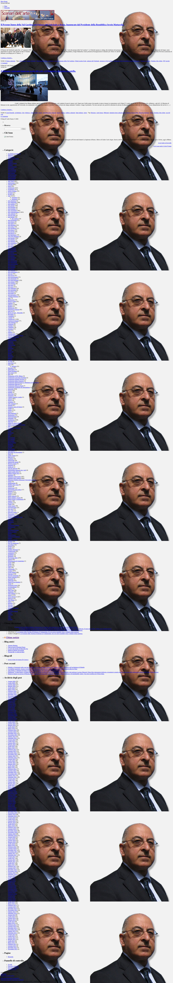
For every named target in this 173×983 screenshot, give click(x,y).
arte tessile (11, 293)
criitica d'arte (34, 112)
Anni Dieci (11, 168)
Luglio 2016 (11, 878)
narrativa (10, 502)
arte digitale (11, 217)
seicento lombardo (13, 575)
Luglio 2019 (11, 819)
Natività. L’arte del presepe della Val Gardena (61, 61)
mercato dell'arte (12, 468)
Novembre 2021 (12, 774)
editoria (10, 358)
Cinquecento (11, 334)
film (9, 374)
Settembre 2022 (12, 757)
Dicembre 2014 (12, 908)
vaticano (10, 614)
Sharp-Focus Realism (14, 582)
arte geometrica (12, 243)
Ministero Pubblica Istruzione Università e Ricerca (22, 480)
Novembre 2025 (12, 696)
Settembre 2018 (12, 835)
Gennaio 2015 (12, 907)
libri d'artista (11, 437)
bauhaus (10, 303)
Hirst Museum (12, 413)
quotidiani (11, 554)
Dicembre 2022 (12, 753)
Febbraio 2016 (12, 886)
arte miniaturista (12, 261)
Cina (9, 330)
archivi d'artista (12, 191)
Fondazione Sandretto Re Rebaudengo (19, 387)
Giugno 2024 (11, 723)
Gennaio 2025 (12, 712)
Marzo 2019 (11, 826)
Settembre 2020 (12, 796)
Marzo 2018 (11, 845)
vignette (10, 619)
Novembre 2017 (12, 852)
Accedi (10, 964)
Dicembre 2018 (12, 830)
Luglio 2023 (11, 741)
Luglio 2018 (11, 839)
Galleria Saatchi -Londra (15, 397)
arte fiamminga (12, 235)
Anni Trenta (11, 179)
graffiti (10, 408)
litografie (10, 444)
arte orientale (11, 270)
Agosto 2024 (11, 720)
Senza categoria (10, 61)
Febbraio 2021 (12, 788)
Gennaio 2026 (12, 693)
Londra (10, 447)
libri (9, 436)
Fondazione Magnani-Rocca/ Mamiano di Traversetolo (23, 382)
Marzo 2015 (11, 903)
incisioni (14, 366)
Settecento (11, 580)
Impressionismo (12, 416)
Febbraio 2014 (12, 925)
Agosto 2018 (11, 837)
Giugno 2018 (11, 840)
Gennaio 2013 (12, 946)
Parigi (9, 523)
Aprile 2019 (11, 824)
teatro (9, 601)
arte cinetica (15, 218)
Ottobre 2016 (11, 873)
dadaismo (10, 348)
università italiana (13, 611)
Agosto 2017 (11, 856)
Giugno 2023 (11, 743)
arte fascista (11, 231)
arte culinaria (11, 214)
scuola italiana (12, 572)
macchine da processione (15, 452)
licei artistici (11, 439)
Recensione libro (12, 558)
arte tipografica (12, 295)
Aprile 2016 (11, 882)
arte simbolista (12, 288)
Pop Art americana (13, 543)
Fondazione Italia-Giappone (16, 381)
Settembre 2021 (12, 777)
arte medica (11, 256)
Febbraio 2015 (12, 905)
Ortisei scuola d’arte (80, 61)
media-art (10, 467)
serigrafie (10, 579)
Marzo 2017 (11, 865)
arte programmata (13, 277)
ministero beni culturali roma (117, 112)
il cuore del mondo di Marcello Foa (18, 649)
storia (85, 112)
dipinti (10, 353)
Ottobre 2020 (11, 795)
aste (9, 298)
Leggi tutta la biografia (164, 143)
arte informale (12, 248)
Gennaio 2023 (12, 751)
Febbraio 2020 (12, 808)
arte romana (11, 282)
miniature (10, 475)
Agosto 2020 (11, 798)
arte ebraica (11, 222)
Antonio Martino (12, 645)
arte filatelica (11, 240)
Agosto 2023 (11, 740)
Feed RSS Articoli (6, 980)
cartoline (10, 326)
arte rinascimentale (13, 280)
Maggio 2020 (12, 803)
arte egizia (11, 223)
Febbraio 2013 (12, 944)
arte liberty (11, 253)
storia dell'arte (12, 597)
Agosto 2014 (11, 915)
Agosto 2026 (11, 681)
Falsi (9, 364)
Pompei (10, 541)
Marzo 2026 (11, 689)
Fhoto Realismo (12, 371)
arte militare (11, 259)
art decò (10, 194)
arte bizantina (11, 207)
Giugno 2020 (11, 801)
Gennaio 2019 (12, 829)
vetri (9, 616)
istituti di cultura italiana (14, 423)
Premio (10, 546)
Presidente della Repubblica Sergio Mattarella (127, 61)
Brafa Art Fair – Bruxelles (15, 313)
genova (10, 400)
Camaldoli (11, 316)
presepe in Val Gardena (106, 61)
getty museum (12, 403)
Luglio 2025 (11, 702)
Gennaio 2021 (12, 790)
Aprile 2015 (11, 902)
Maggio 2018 (12, 842)
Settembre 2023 (12, 738)
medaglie (10, 465)
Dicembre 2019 (12, 811)
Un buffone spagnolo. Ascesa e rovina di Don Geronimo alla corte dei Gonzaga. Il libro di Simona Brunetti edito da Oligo (42, 669)
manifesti (10, 459)
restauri (10, 559)
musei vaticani (12, 496)
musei (58, 112)
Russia (10, 566)
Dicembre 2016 (12, 869)
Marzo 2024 (11, 728)
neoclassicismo (12, 507)
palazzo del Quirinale (93, 61)
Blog (5, 6)
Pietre (9, 528)
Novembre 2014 (12, 910)
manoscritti (11, 460)
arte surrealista (12, 290)
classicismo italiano (13, 337)
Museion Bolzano (144, 112)
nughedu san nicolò (13, 515)
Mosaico (10, 491)
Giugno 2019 (11, 821)
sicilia (9, 584)
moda (9, 481)
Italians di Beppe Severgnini (16, 650)
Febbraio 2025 (12, 710)
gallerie (10, 399)
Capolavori (11, 319)
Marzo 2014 (11, 923)
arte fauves (11, 233)
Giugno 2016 (11, 879)
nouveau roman (12, 512)
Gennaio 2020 (12, 809)
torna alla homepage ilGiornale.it (10, 978)
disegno (10, 355)
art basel (10, 192)
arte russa (10, 285)
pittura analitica (12, 532)
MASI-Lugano (12, 463)
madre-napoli (11, 455)
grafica (10, 410)
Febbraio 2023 (12, 749)
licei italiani (11, 441)
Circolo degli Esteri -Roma (15, 335)
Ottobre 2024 (11, 717)
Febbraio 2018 (12, 847)
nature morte (11, 506)
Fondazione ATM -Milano (15, 376)
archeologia (11, 188)
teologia (10, 603)
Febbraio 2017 (12, 866)
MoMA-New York (13, 485)
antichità (10, 184)
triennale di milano (13, 608)
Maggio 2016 (12, 881)
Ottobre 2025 (11, 697)
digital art (10, 351)
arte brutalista (11, 209)
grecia (9, 412)
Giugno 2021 (11, 782)
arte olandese (11, 267)
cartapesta (11, 324)
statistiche (10, 592)
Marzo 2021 (11, 787)
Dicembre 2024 (12, 714)
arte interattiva (12, 249)
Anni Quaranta (12, 175)
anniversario (11, 183)
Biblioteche (11, 308)
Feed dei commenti (13, 967)
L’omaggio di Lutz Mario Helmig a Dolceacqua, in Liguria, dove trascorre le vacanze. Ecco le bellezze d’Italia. (46, 627)
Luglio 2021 (11, 780)
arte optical (11, 269)
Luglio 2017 (11, 858)
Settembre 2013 (12, 933)
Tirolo (151, 112)
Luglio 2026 (11, 683)
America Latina (12, 163)
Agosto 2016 (11, 876)
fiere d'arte (11, 373)
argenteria (14, 197)
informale (10, 418)
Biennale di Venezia (13, 309)
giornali (10, 405)
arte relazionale (12, 278)
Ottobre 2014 (11, 912)
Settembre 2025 (12, 699)
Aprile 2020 (11, 804)
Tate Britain (11, 600)
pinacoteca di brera (13, 530)
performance (11, 527)
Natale (10, 504)
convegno (11, 343)
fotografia (10, 389)
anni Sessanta (12, 176)
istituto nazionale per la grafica (16, 425)
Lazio (9, 431)
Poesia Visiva (12, 535)
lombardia (11, 446)
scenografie (11, 569)
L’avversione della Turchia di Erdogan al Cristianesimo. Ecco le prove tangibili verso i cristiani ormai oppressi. (51, 630)
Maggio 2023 (12, 744)
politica (63, 112)
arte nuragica (11, 265)
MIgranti (106, 112)
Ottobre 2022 (11, 756)
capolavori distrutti (13, 321)
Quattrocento (11, 551)
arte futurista (11, 241)
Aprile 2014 (11, 921)
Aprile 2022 (11, 766)
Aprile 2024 (11, 727)
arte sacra (10, 287)
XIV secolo (166, 61)
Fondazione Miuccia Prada (15, 386)
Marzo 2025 (11, 709)
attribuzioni (11, 300)
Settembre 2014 (12, 913)
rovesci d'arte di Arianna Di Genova (18, 659)
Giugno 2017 (11, 860)
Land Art (10, 429)
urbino (10, 613)
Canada (10, 317)
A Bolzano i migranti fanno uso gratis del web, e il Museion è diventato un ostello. (38, 71)
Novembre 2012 (12, 949)
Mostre (10, 493)
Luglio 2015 (11, 897)
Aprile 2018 (11, 843)
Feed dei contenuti (13, 966)
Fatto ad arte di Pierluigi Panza (16, 647)
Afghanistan (11, 157)
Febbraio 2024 (12, 730)
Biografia (7, 8)
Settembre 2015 (12, 894)
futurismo (10, 395)
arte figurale (11, 238)
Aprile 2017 (11, 863)
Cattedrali (10, 327)
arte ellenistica (12, 225)
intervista (10, 421)
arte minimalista (12, 262)
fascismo (10, 368)
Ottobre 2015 (11, 892)
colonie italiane (12, 340)
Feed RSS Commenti (17, 980)
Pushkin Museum (13, 549)
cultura (40, 112)
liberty (10, 434)
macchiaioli (11, 450)
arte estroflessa (12, 228)
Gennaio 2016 (12, 887)
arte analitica (11, 204)
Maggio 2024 (12, 725)
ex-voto (10, 361)
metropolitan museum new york (17, 470)
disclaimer (3, 974)
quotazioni (11, 553)
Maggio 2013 (12, 939)
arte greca (10, 246)
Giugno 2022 (11, 762)
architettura (18, 112)
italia (9, 426)
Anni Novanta (12, 171)
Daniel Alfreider (31, 61)
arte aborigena (12, 201)
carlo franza (22, 61)
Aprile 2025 (11, 707)
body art (10, 311)
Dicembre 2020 (12, 792)
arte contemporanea (13, 212)
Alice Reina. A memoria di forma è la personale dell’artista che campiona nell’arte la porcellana (35, 670)
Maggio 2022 (12, 764)
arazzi (9, 186)
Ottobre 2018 (11, 834)
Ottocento (11, 520)
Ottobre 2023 (11, 736)
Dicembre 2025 (12, 694)
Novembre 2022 (12, 754)
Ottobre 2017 (11, 853)
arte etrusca (11, 230)
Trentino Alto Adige (156, 61)
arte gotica (11, 244)
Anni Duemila (10, 112)
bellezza (27, 112)
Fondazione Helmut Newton (16, 379)
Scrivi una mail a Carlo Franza (162, 146)
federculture (11, 369)
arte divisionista (12, 220)
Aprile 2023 (11, 746)
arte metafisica (12, 257)
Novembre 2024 (12, 715)
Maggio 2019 (12, 822)
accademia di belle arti (14, 154)
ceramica (10, 329)
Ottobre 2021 (11, 775)
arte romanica (12, 283)
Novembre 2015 (12, 890)
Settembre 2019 (12, 816)
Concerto (10, 342)
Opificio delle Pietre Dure (15, 517)
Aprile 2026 (11, 688)
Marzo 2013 (11, 942)
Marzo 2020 (11, 806)
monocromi (11, 488)
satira (9, 567)
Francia (10, 390)
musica (10, 501)
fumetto (10, 392)
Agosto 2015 (11, 895)
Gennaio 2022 (12, 770)
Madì (9, 454)
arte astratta (11, 205)
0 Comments (4, 116)
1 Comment (4, 63)
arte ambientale (12, 202)
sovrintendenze (12, 587)
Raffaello (10, 556)
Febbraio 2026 (12, 691)
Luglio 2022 (11, 761)
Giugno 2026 (11, 684)
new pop (10, 509)
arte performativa (13, 272)
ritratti (9, 562)
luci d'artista (11, 449)
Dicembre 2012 (12, 947)
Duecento (10, 356)
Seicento (10, 574)
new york (10, 511)
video (9, 618)
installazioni (11, 420)
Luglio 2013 (11, 936)
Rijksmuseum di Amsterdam (16, 561)
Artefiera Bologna (13, 296)
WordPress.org (12, 969)
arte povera (11, 275)
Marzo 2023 (11, 748)
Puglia (10, 548)
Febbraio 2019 (12, 827)
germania (10, 402)
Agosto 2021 (11, 779)
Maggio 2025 (12, 706)
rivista (9, 564)
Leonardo (10, 433)
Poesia (10, 533)
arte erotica (11, 227)
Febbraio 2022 (12, 769)
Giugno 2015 (11, 899)
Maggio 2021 (12, 783)
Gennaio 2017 (12, 868)
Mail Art (10, 457)
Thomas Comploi (145, 61)
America (10, 160)
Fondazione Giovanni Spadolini (17, 377)
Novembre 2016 (12, 871)
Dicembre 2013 (12, 928)
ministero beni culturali (49, 112)
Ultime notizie (12, 637)
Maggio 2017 (12, 861)
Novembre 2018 (12, 832)
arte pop (10, 274)
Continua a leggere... (7, 58)
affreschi (10, 155)
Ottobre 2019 (11, 814)
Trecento (10, 606)
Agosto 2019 (11, 817)
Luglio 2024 (11, 722)
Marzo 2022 (11, 767)
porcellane (11, 545)
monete (10, 486)
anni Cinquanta (12, 166)
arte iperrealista (12, 251)
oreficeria (10, 519)
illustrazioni (11, 415)
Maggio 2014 (12, 920)
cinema (10, 332)
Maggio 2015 (12, 900)
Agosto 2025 (11, 701)
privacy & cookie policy (7, 975)
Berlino (10, 306)
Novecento (11, 514)
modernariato (11, 483)
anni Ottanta (11, 173)
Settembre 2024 (12, 718)
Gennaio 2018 (12, 848)
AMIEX (10, 165)
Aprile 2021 (11, 785)
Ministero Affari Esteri (14, 476)
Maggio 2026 (12, 686)
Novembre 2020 (12, 793)
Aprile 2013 (11, 941)
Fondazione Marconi (14, 384)
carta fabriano (12, 322)
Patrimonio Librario (13, 525)
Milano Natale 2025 (13, 473)
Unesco (10, 609)
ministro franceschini (132, 112)
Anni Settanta (12, 178)
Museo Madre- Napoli (14, 498)
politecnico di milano (14, 536)
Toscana (10, 605)
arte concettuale (12, 210)
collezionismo (12, 339)
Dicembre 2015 (12, 889)
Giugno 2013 (11, 938)
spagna (10, 588)
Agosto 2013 (11, 934)
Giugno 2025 (11, 704)
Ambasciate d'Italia (13, 158)
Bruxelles (10, 314)
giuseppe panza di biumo (15, 407)
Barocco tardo (12, 301)
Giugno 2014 (11, 918)
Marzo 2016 (11, 884)
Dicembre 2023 (12, 733)
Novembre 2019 (12, 813)
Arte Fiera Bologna (13, 236)
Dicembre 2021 (12, 772)
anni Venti (11, 181)
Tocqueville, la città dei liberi (16, 652)
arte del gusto (11, 215)
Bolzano (93, 112)
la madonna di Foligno (14, 428)
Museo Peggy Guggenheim (16, 499)
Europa (10, 360)
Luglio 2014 (11, 916)
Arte (23, 112)
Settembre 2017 (12, 855)
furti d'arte (11, 394)
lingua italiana (12, 442)
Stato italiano (79, 112)
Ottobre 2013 (11, 931)
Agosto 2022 (11, 759)
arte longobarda (12, 254)
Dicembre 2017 (12, 850)
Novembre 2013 (12, 929)
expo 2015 (11, 363)
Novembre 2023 (12, 735)
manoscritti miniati (13, 462)
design (10, 350)
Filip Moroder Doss (42, 61)
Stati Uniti (11, 590)
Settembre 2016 (12, 874)
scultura (10, 571)
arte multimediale (13, 264)
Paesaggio (11, 522)
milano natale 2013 (13, 472)
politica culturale (70, 112)
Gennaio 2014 (12, 926)
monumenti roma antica (14, 489)
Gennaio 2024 (12, 731)
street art (10, 598)
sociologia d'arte (12, 585)
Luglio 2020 (11, 800)
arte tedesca (11, 291)
